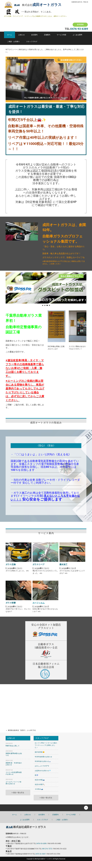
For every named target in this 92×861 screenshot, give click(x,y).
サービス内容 (61, 35)
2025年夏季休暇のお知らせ (14, 754)
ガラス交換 (11, 564)
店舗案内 (47, 35)
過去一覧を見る (18, 792)
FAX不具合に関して (12, 746)
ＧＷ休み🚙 (39, 789)
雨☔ (36, 775)
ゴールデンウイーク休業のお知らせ (13, 782)
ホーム (9, 35)
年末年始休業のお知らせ (43, 757)
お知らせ (21, 35)
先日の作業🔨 (40, 784)
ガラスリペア (39, 564)
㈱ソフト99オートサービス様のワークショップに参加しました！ (46, 745)
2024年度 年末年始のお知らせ (14, 763)
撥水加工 (63, 564)
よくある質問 (77, 35)
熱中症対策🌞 (40, 752)
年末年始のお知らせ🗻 (43, 761)
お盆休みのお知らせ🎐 (43, 770)
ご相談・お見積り (13, 41)
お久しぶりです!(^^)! (42, 766)
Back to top (46, 807)
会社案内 (34, 35)
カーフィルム (39, 603)
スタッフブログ (31, 41)
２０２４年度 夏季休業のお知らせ (14, 773)
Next (83, 288)
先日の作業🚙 (40, 780)
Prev (8, 288)
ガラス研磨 (11, 603)
